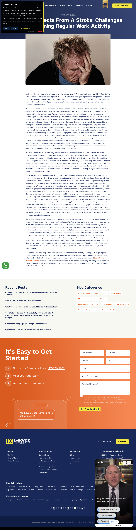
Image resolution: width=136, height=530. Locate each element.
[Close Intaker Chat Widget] (129, 462)
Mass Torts (43, 473)
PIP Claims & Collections (88, 304)
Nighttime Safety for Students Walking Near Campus (28, 330)
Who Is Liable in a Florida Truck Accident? (23, 301)
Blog (72, 455)
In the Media (116, 293)
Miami (31, 490)
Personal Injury (100, 299)
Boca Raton (10, 487)
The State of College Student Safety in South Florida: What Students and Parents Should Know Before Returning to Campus (30, 315)
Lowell (66, 500)
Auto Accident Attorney (88, 293)
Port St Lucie (51, 490)
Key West (10, 490)
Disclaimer (82, 522)
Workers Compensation (87, 310)
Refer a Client (12, 458)
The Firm (10, 455)
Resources (65, 5)
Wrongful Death (108, 310)
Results (79, 5)
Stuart (72, 490)
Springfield (84, 500)
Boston (19, 500)
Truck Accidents (45, 458)
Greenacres (63, 487)
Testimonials (12, 464)
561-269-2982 (56, 368)
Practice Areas (47, 5)
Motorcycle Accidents (47, 461)
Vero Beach (91, 490)
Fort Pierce (51, 487)
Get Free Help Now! (90, 409)
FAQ (104, 293)
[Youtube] (75, 508)
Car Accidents (44, 455)
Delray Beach (39, 487)
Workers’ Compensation (48, 467)
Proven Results (13, 461)
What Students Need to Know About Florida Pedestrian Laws (31, 307)
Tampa (80, 490)
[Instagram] (82, 508)
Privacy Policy (71, 522)
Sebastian (63, 490)
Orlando (40, 490)
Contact (90, 5)
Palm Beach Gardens (78, 487)
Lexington (56, 500)
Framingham (30, 500)
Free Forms (74, 461)
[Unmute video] (98, 462)
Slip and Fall (107, 304)
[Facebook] (54, 508)
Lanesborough (43, 500)
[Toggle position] (124, 462)
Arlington (9, 500)
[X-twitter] (61, 508)
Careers (73, 464)
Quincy (74, 500)
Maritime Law (83, 299)
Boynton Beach (24, 487)
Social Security (123, 304)
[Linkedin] (68, 508)
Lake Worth (21, 490)
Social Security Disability (48, 470)
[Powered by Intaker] (118, 525)
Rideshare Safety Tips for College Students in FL (26, 324)
